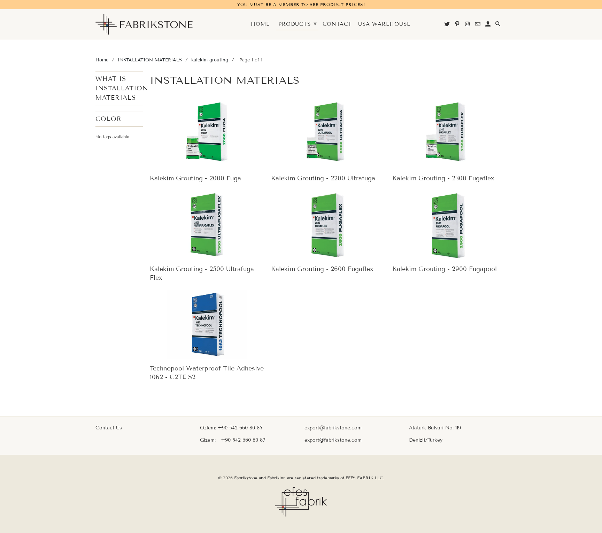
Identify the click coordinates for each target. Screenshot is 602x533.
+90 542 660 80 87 (243, 440)
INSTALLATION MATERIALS (150, 60)
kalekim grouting (209, 60)
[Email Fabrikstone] (478, 25)
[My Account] (488, 25)
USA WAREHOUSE (384, 24)
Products (297, 24)
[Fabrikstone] (144, 24)
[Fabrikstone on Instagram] (468, 25)
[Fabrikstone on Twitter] (448, 25)
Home (101, 60)
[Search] (498, 25)
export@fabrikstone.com (333, 428)
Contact (337, 24)
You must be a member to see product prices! (301, 4)
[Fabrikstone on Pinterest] (458, 25)
